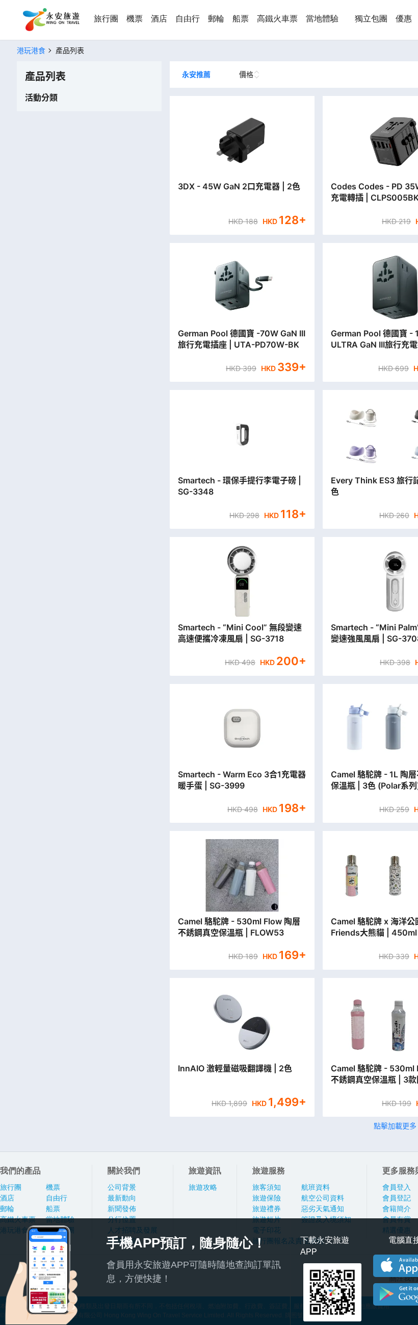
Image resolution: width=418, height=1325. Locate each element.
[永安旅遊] (50, 20)
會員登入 (396, 1187)
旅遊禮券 (266, 1209)
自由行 (187, 18)
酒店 (159, 18)
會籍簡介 (396, 1209)
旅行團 (106, 18)
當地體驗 (322, 18)
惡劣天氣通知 (322, 1209)
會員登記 (396, 1198)
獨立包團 (371, 18)
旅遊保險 (266, 1198)
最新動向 (122, 1198)
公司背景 (122, 1187)
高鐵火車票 (277, 18)
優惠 (404, 18)
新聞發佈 (122, 1209)
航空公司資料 (322, 1198)
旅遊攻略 (203, 1187)
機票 (134, 18)
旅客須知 (266, 1187)
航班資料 (315, 1187)
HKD (236, 221)
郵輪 (216, 18)
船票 (240, 18)
